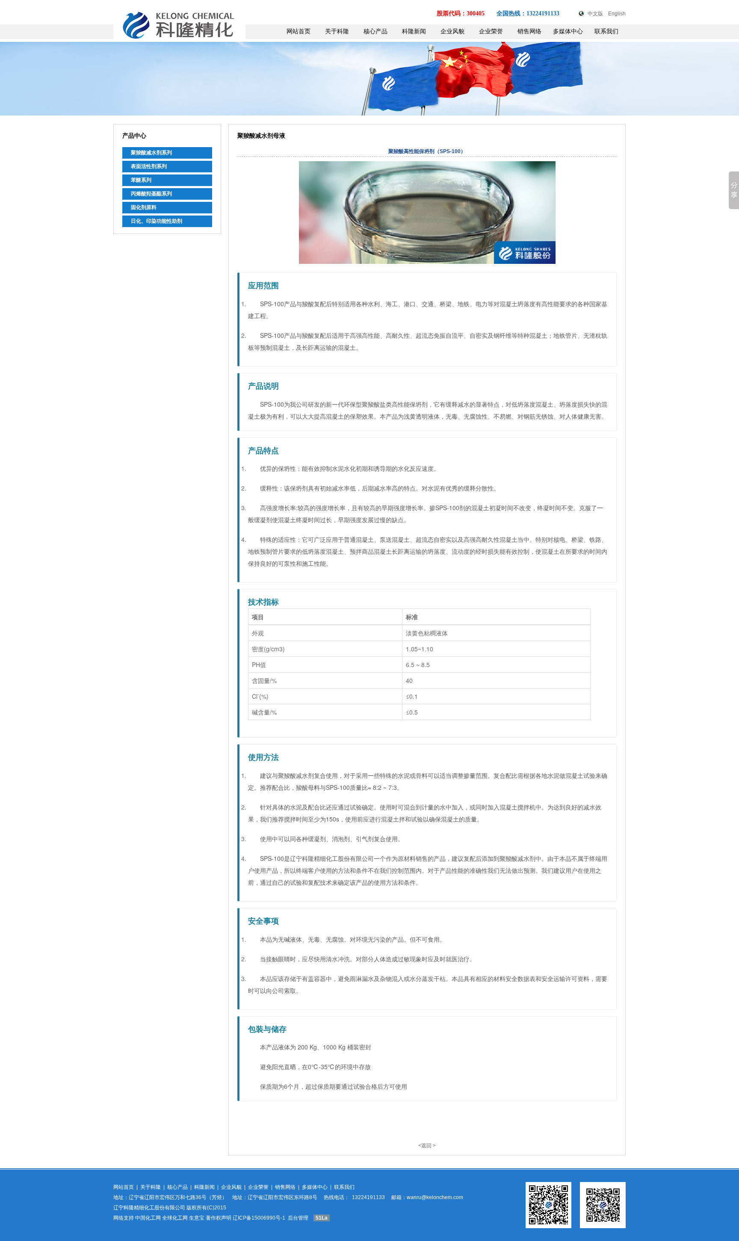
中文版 (595, 14)
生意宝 (196, 1218)
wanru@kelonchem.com (435, 1197)
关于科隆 (337, 31)
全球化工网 (175, 1218)
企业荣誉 (491, 31)
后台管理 (298, 1218)
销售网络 (529, 31)
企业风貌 (452, 31)
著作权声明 (218, 1218)
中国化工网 (148, 1218)
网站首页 (298, 31)
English (617, 14)
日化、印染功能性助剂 (156, 221)
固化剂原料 (144, 207)
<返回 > (427, 1146)
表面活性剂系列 (149, 166)
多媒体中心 (568, 31)
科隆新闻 (414, 31)
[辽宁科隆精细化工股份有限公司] (179, 36)
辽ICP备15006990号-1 (260, 1218)
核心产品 (375, 31)
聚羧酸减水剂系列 (151, 153)
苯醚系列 (141, 180)
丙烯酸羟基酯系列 (151, 194)
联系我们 (606, 31)
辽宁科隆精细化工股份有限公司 (149, 1208)
